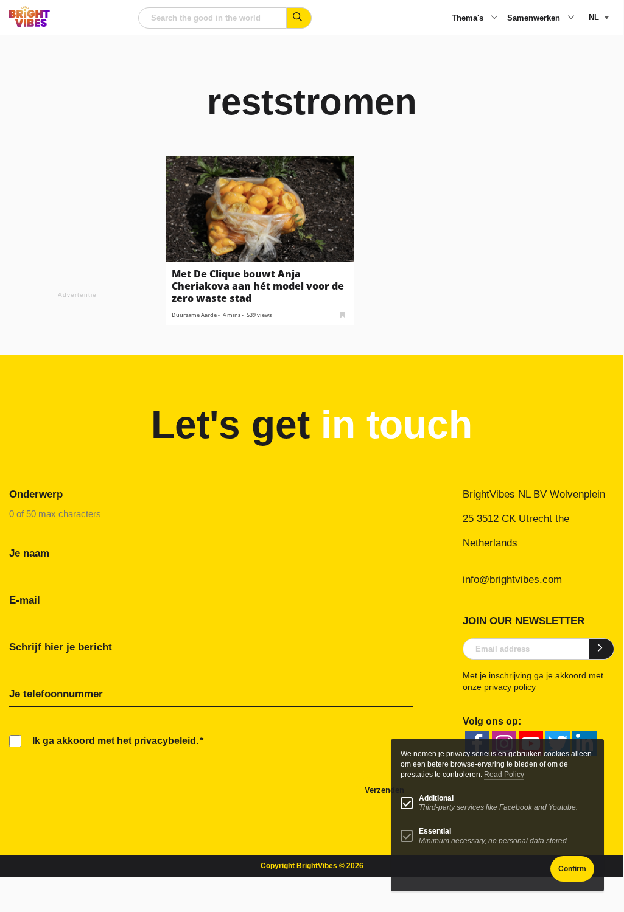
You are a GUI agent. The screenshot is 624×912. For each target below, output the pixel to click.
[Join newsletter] (601, 648)
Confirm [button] (572, 869)
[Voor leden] (343, 313)
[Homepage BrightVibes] (29, 23)
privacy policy (510, 687)
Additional (436, 798)
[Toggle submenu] (494, 18)
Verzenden (384, 790)
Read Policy (504, 774)
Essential (435, 831)
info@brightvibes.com (512, 579)
